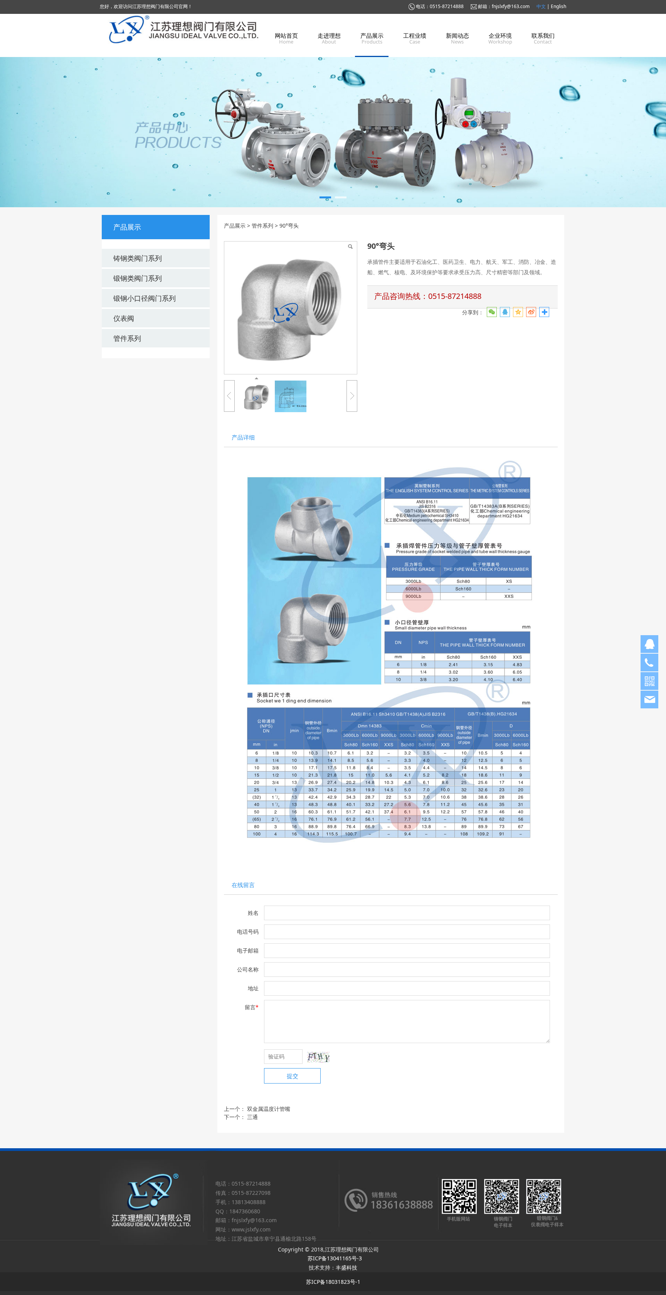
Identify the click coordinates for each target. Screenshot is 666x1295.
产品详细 (243, 437)
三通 (252, 1117)
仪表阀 (123, 318)
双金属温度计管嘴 (268, 1108)
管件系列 (127, 338)
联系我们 (543, 35)
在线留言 (243, 885)
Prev (118, 132)
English (558, 6)
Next (548, 132)
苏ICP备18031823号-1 (333, 1281)
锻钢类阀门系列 (137, 278)
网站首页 (286, 35)
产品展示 (371, 35)
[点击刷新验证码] (318, 1057)
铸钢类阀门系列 (137, 258)
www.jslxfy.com (251, 1229)
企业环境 (500, 35)
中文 (541, 6)
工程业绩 (414, 35)
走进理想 (329, 35)
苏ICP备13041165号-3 (335, 1258)
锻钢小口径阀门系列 (144, 298)
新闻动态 (457, 35)
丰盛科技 (346, 1267)
